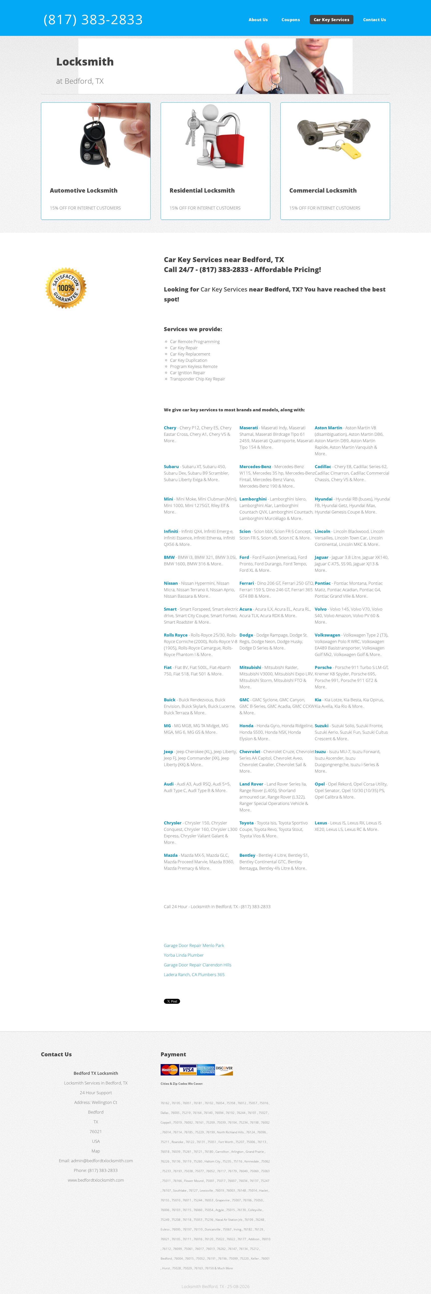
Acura (245, 609)
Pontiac (323, 583)
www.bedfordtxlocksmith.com (96, 1180)
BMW (169, 557)
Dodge (246, 635)
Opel (320, 784)
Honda (246, 725)
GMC (244, 700)
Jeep (168, 751)
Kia (318, 700)
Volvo (321, 609)
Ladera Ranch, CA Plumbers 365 (194, 974)
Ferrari (246, 583)
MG (167, 725)
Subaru (171, 466)
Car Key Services (331, 19)
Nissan (171, 583)
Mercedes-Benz (255, 466)
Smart (170, 609)
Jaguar (321, 557)
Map (96, 1151)
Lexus (321, 823)
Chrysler (173, 823)
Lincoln (322, 531)
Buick (170, 700)
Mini (168, 499)
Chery (170, 428)
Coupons (291, 19)
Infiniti (171, 531)
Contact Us (374, 19)
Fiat (168, 667)
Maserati (248, 428)
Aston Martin (328, 428)
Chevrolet (249, 751)
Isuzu (320, 751)
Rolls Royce (176, 635)
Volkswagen (327, 635)
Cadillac (323, 466)
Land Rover (251, 784)
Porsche (323, 667)
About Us (258, 19)
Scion (245, 531)
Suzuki (321, 725)
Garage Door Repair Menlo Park (194, 945)
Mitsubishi (250, 667)
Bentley (247, 855)
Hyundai (323, 499)
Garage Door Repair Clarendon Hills (197, 965)
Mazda (171, 855)
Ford (244, 557)
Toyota (246, 823)
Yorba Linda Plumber (184, 955)
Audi (169, 784)
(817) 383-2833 (93, 19)
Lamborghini (253, 499)
